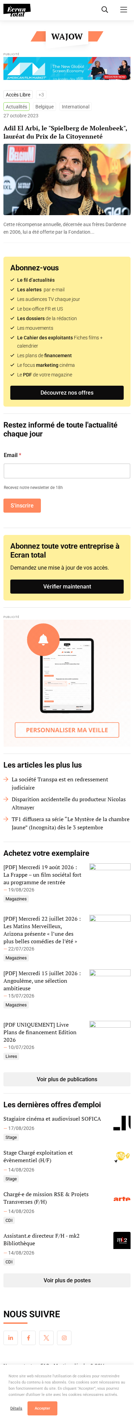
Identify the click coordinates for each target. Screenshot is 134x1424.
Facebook (28, 1338)
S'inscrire (22, 505)
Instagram (64, 1338)
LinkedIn (10, 1338)
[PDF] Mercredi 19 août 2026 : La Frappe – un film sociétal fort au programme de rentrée (42, 874)
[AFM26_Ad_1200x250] (67, 70)
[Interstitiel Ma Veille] (67, 683)
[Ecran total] (17, 10)
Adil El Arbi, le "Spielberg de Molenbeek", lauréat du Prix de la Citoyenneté (65, 132)
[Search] (104, 9)
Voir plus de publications (67, 1079)
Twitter (46, 1338)
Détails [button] (16, 1408)
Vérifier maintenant (67, 586)
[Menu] (123, 9)
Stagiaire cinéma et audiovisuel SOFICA (52, 1118)
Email (12, 455)
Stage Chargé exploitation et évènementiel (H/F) (38, 1156)
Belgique (44, 106)
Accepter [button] (42, 1408)
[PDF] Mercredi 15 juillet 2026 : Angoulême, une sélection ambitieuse (42, 980)
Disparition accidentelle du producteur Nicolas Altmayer (69, 803)
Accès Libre (18, 94)
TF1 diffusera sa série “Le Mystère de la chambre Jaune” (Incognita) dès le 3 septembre (71, 823)
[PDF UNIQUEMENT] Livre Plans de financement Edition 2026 (40, 1032)
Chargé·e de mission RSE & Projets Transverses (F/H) (46, 1197)
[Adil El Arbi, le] (67, 228)
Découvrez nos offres (67, 392)
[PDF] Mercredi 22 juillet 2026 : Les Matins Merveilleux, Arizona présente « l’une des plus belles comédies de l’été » (42, 930)
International (75, 106)
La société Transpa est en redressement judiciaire (60, 783)
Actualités (16, 106)
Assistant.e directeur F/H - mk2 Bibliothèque (41, 1239)
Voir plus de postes (67, 1280)
